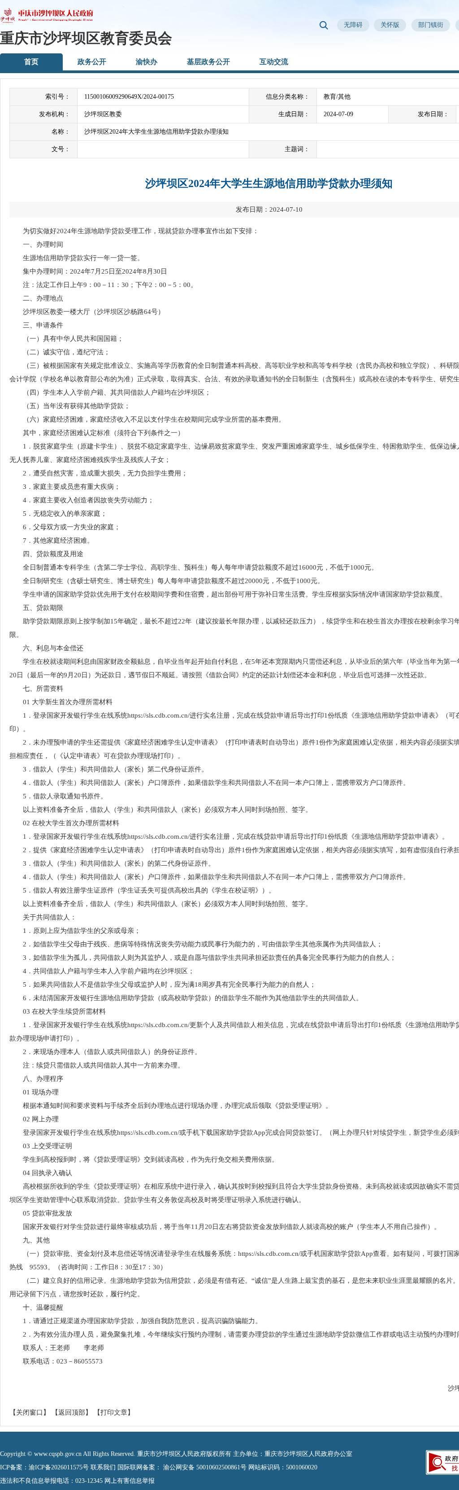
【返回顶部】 (72, 1412)
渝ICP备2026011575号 (59, 1467)
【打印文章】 (114, 1412)
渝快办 (146, 61)
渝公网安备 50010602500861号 (205, 1467)
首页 (31, 61)
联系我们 (103, 1467)
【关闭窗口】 (29, 1412)
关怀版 (390, 25)
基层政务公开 (208, 61)
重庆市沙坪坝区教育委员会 (86, 38)
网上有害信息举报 (129, 1480)
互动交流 (274, 61)
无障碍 (353, 25)
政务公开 (92, 61)
